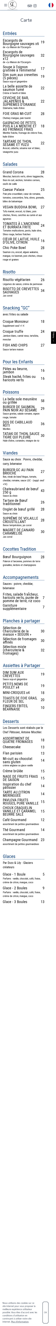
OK (45, 1312)
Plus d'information (20, 1322)
